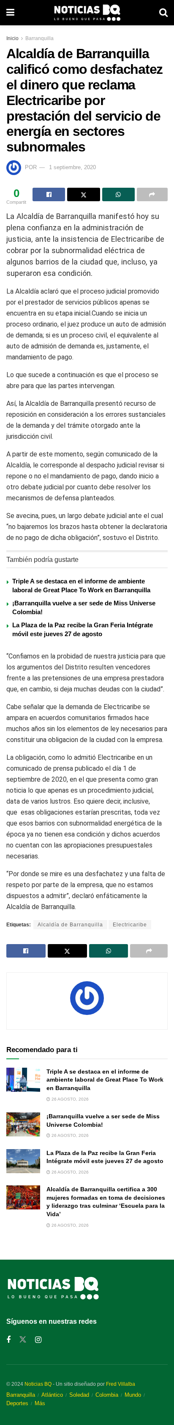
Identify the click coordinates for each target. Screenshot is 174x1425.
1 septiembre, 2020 (72, 167)
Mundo (133, 1395)
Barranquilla (39, 38)
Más (40, 1403)
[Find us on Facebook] (8, 1340)
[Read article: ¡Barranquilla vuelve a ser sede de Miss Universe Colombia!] (23, 1124)
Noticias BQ (38, 1384)
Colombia (106, 1395)
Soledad (79, 1395)
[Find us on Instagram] (38, 1340)
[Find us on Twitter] (23, 1340)
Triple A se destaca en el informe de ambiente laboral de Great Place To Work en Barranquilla (104, 1079)
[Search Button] (163, 12)
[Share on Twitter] (83, 194)
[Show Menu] (10, 12)
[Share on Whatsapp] (118, 194)
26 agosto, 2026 (69, 1099)
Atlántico (52, 1395)
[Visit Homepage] (87, 12)
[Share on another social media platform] (152, 194)
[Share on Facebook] (49, 194)
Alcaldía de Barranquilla (70, 925)
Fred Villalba (120, 1384)
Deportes (17, 1403)
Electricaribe (130, 925)
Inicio (12, 38)
